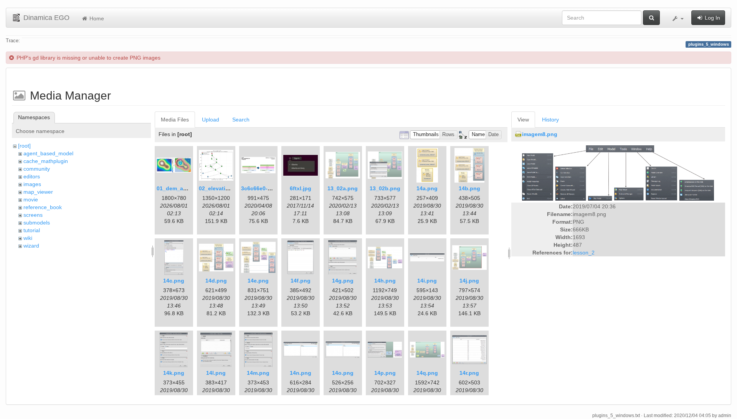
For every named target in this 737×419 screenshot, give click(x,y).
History (550, 119)
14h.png (385, 281)
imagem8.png (539, 134)
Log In (711, 18)
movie (30, 199)
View (523, 119)
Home (96, 18)
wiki (27, 238)
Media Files (175, 119)
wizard (31, 246)
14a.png (427, 188)
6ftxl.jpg (300, 188)
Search (241, 119)
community (36, 169)
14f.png (301, 281)
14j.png (469, 281)
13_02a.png (342, 188)
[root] (24, 146)
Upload (210, 119)
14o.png (343, 373)
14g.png (343, 281)
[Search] (651, 17)
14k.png (173, 373)
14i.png (427, 281)
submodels (36, 222)
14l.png (216, 373)
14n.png (300, 373)
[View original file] (618, 173)
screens (33, 215)
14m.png (258, 373)
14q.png (427, 373)
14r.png (469, 373)
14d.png (216, 281)
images (32, 184)
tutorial (31, 230)
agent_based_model (48, 153)
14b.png (469, 188)
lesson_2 (584, 252)
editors (31, 176)
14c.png (173, 281)
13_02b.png (385, 188)
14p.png (385, 373)
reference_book (42, 207)
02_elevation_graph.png (231, 188)
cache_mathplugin (45, 161)
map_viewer (38, 192)
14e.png (258, 281)
